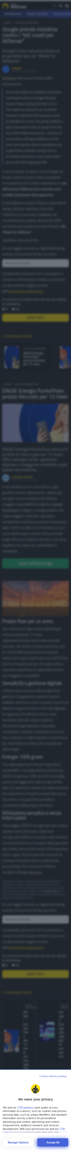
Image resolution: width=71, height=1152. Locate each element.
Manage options (18, 1142)
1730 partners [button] (25, 1107)
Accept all (52, 1142)
